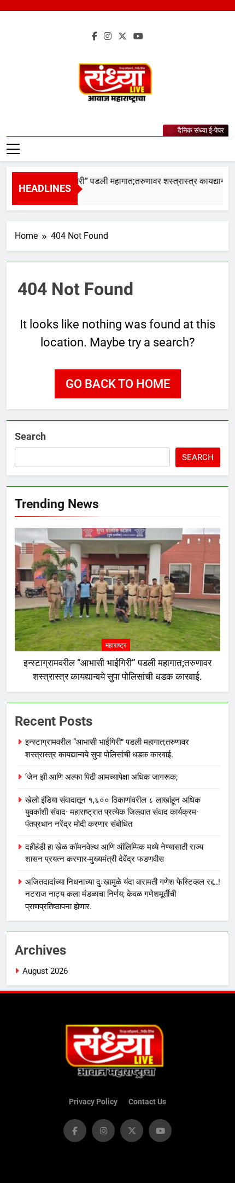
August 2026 (45, 971)
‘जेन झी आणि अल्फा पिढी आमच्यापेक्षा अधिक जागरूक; (101, 777)
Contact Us (147, 1102)
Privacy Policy (93, 1102)
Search (30, 436)
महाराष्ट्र (115, 645)
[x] (122, 36)
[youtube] (138, 36)
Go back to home (118, 384)
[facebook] (95, 36)
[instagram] (108, 36)
